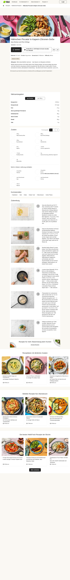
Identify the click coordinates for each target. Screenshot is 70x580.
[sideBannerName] (35, 81)
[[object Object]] (53, 49)
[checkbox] (11, 44)
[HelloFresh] (6, 2)
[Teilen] (57, 49)
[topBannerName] (35, 11)
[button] (35, 130)
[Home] (3, 6)
